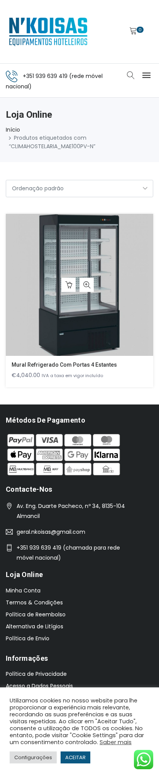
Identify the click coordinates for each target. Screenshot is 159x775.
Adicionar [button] (68, 285)
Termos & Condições (34, 602)
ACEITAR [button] (75, 757)
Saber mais (116, 742)
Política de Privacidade (36, 674)
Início (13, 130)
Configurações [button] (33, 757)
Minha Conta (23, 590)
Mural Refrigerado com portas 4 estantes (64, 365)
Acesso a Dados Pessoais (39, 686)
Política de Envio (27, 638)
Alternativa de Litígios (34, 626)
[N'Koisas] (48, 31)
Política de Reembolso (36, 614)
